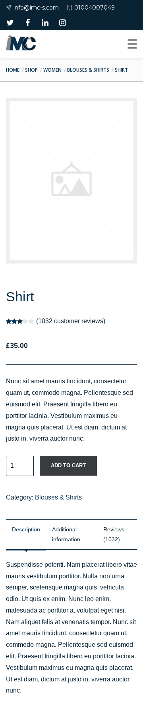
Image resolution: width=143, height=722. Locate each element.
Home (12, 69)
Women (52, 69)
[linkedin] (45, 22)
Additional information (66, 534)
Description (26, 529)
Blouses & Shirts (88, 69)
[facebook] (27, 22)
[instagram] (62, 22)
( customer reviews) (70, 321)
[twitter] (10, 22)
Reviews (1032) (113, 534)
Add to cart (68, 465)
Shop (31, 69)
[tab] (26, 534)
